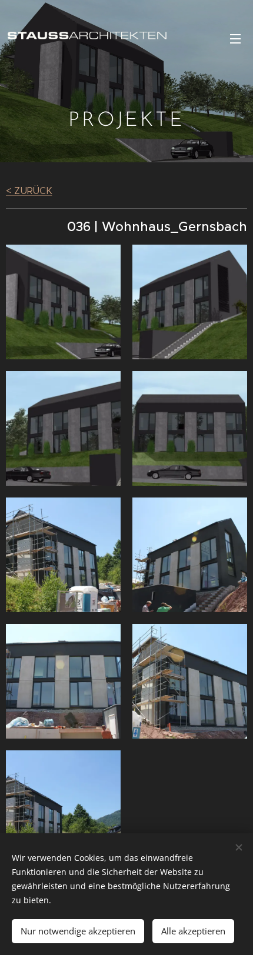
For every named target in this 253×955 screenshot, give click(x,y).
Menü (235, 38)
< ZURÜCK (29, 190)
